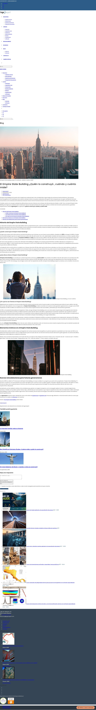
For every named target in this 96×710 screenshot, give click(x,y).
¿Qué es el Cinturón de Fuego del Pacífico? (13, 646)
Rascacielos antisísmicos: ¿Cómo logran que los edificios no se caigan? (20, 663)
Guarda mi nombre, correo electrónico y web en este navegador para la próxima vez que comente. (26, 486)
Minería (7, 90)
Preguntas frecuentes (10, 80)
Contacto (5, 104)
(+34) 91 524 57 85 (6, 614)
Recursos (5, 97)
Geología (7, 83)
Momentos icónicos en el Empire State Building (14, 217)
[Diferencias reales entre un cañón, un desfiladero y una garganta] (8, 678)
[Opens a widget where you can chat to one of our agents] (85, 707)
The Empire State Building (10, 399)
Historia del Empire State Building (11, 211)
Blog (4, 99)
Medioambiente (9, 88)
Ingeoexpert (6, 191)
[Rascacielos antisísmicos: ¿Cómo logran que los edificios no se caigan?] (8, 661)
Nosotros (5, 73)
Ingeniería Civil (8, 85)
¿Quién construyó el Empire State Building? (15, 213)
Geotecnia (7, 87)
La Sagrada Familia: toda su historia (11, 428)
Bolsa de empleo (7, 96)
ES (3, 5)
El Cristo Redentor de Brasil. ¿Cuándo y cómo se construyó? (19, 467)
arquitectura (35, 395)
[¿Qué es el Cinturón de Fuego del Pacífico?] (8, 644)
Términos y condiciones (7, 705)
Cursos (4, 81)
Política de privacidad (7, 706)
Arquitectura (8, 92)
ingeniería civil (42, 395)
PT (3, 8)
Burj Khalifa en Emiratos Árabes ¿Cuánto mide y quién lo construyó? (21, 449)
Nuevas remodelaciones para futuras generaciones (15, 219)
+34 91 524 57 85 (3, 1)
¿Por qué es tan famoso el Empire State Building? (17, 216)
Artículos (7, 103)
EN (3, 6)
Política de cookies (6, 707)
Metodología (8, 76)
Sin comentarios (7, 195)
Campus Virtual (6, 106)
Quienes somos (9, 74)
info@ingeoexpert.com (12, 1)
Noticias (7, 101)
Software (7, 94)
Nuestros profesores (10, 78)
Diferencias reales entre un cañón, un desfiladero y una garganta (18, 679)
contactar (14, 397)
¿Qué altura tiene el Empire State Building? (15, 214)
